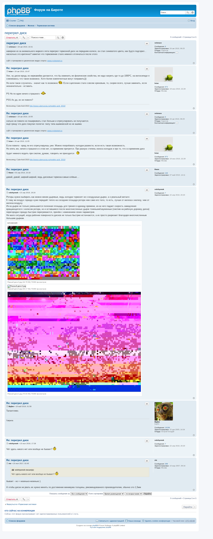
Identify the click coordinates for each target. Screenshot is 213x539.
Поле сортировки (96, 494)
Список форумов (17, 26)
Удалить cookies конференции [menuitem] (157, 521)
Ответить (11, 37)
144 (166, 173)
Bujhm (157, 422)
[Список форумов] (19, 10)
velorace (158, 43)
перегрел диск (16, 33)
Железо (31, 26)
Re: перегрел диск (17, 68)
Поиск (187, 12)
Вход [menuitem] (193, 21)
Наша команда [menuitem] (134, 521)
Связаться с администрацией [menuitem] (111, 521)
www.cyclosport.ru (54, 61)
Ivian (157, 83)
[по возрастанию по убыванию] (134, 494)
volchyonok (159, 189)
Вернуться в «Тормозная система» (21, 504)
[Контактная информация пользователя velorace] (177, 52)
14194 (167, 427)
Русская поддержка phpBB (100, 527)
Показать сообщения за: (60, 494)
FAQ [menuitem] (22, 21)
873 (166, 87)
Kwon (157, 169)
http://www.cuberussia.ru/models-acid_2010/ (47, 106)
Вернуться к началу (194, 63)
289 (166, 464)
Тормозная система (46, 26)
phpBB (95, 525)
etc (156, 460)
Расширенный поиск (192, 12)
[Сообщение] (7, 47)
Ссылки (12, 21)
